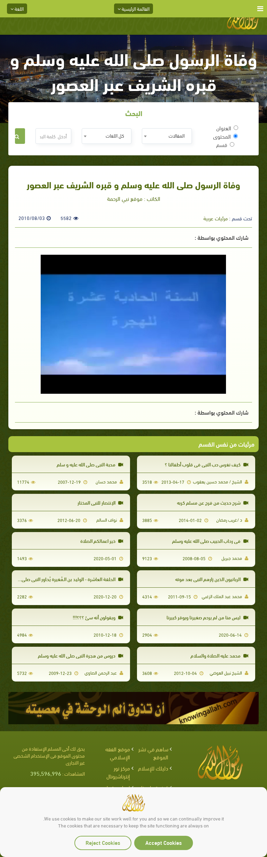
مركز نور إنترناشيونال (118, 772)
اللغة (19, 8)
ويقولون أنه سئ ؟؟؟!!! (94, 617)
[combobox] (167, 136)
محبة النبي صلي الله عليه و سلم (86, 464)
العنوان (223, 128)
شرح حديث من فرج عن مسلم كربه (209, 502)
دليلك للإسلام (153, 768)
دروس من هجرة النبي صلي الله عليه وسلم (77, 655)
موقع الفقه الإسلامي (117, 753)
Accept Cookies (163, 842)
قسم (221, 144)
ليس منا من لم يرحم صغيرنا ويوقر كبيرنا (204, 617)
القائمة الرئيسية (135, 8)
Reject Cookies (103, 842)
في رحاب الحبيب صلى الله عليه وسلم (207, 540)
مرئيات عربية (215, 218)
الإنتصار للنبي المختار (97, 502)
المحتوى (222, 136)
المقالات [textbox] (177, 135)
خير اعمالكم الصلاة (98, 540)
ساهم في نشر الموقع (153, 753)
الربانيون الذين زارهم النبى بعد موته (208, 578)
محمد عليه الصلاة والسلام (216, 655)
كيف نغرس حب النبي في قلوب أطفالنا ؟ (203, 464)
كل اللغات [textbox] (115, 135)
